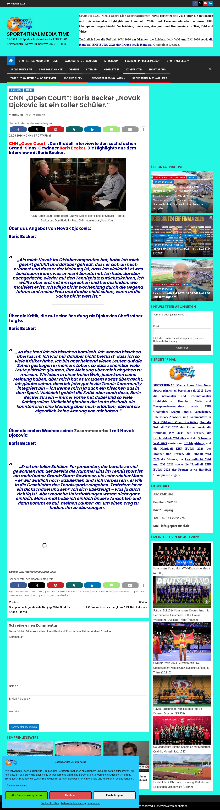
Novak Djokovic (122, 591)
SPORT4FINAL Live (163, 182)
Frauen (126, 44)
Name (13, 686)
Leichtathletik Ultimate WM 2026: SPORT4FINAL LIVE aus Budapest (176, 189)
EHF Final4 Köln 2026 (193, 236)
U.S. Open (38, 595)
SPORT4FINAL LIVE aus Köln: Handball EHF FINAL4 (181, 251)
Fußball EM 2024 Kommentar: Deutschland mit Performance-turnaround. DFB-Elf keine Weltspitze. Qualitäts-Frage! (181, 615)
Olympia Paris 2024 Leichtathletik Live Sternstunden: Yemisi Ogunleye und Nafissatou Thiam (181, 667)
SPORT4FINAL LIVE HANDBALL (169, 245)
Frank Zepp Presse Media (141, 61)
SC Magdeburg (194, 443)
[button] (18, 129)
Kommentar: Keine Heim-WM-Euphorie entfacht (181, 568)
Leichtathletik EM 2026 (167, 284)
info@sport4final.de (175, 526)
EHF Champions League (166, 236)
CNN (29, 135)
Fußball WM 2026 (118, 39)
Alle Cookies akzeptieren (26, 795)
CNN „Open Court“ (47, 591)
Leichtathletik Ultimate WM (170, 177)
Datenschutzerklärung (73, 803)
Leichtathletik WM (167, 39)
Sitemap (91, 69)
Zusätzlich (86, 39)
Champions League (166, 44)
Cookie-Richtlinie (50, 803)
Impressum (93, 803)
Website (14, 711)
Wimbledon (62, 595)
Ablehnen (70, 795)
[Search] (210, 69)
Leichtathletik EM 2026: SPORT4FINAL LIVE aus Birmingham (181, 295)
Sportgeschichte (51, 69)
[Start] (11, 61)
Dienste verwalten (17, 785)
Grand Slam (98, 591)
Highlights (16, 90)
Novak (45, 260)
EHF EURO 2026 (189, 448)
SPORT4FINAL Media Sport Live (38, 61)
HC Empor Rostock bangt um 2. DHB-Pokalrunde (116, 605)
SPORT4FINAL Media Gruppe (149, 78)
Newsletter (111, 69)
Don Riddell (84, 591)
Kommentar (134, 69)
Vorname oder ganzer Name (168, 314)
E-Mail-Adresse (19, 698)
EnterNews (162, 806)
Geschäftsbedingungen (107, 78)
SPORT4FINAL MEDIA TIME (38, 34)
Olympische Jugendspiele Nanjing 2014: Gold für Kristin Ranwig (39, 607)
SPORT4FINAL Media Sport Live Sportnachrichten (114, 15)
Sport (192, 177)
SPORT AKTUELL (176, 61)
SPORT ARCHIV (157, 69)
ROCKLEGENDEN (72, 78)
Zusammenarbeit (92, 431)
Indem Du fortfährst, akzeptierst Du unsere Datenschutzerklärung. (178, 339)
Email (156, 326)
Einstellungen (114, 795)
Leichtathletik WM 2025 (169, 438)
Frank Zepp (18, 115)
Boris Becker (22, 591)
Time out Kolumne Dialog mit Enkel (33, 78)
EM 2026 (194, 39)
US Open (50, 595)
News (109, 591)
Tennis (29, 90)
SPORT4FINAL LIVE (21, 69)
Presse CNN (16, 595)
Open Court (138, 591)
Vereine (74, 69)
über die (205, 422)
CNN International (66, 591)
